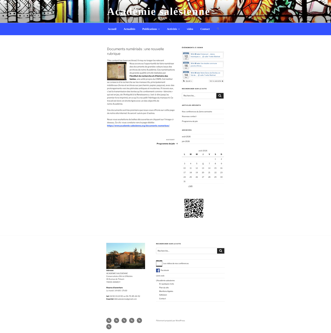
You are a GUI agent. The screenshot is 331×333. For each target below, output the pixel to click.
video (190, 29)
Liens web (160, 276)
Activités (172, 29)
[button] (218, 29)
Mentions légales (166, 291)
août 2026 (186, 136)
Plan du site (164, 287)
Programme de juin (190, 121)
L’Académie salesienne (165, 280)
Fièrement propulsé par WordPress (170, 320)
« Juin (190, 186)
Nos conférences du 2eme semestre (197, 111)
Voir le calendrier (216, 81)
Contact (205, 29)
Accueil (112, 29)
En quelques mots (166, 284)
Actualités (129, 29)
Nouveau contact (189, 116)
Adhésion (163, 295)
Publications (149, 29)
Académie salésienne (158, 11)
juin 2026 (186, 141)
